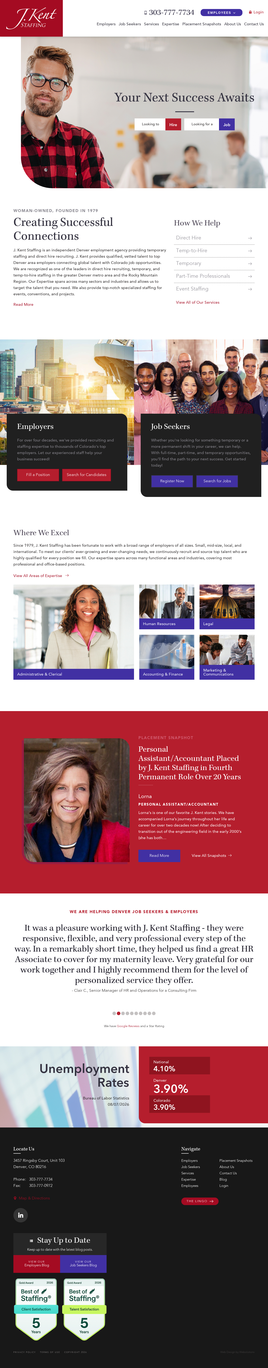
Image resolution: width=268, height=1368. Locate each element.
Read (23, 305)
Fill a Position (38, 475)
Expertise (170, 24)
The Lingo (197, 1201)
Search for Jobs (217, 481)
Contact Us (254, 24)
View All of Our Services (197, 303)
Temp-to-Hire (191, 250)
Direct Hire (188, 238)
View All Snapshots (209, 856)
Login (259, 12)
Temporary (188, 263)
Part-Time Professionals (203, 276)
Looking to (159, 124)
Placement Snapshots (201, 24)
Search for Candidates (86, 475)
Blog (223, 1179)
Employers (106, 24)
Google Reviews (128, 1026)
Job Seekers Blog (83, 1264)
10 (154, 1013)
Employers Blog (36, 1264)
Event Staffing (192, 289)
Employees (219, 12)
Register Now (172, 481)
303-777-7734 (171, 12)
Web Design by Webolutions (237, 1352)
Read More (159, 856)
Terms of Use (50, 1352)
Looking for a (211, 124)
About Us (232, 24)
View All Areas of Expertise (38, 576)
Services (151, 24)
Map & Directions (34, 1198)
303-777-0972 (41, 1186)
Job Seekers (130, 24)
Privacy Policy (24, 1352)
